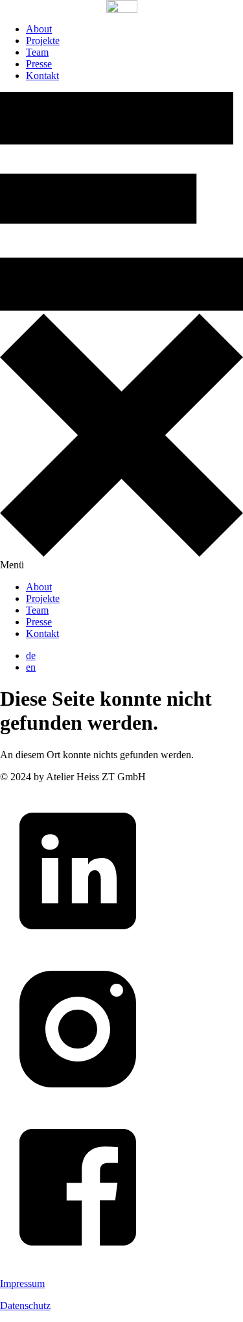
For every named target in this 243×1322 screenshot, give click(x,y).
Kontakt (42, 75)
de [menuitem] (31, 655)
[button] (121, 331)
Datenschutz (25, 1305)
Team (37, 52)
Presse (39, 63)
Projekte (43, 40)
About (39, 28)
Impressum (22, 1283)
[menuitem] (31, 655)
